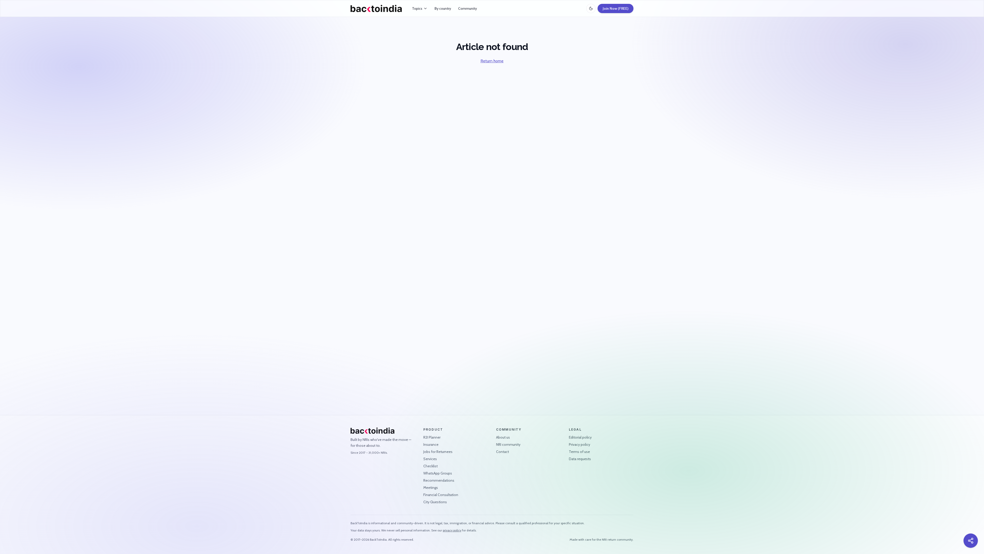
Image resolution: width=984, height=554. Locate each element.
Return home (492, 60)
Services (430, 459)
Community (467, 8)
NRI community (508, 444)
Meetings (430, 487)
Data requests (580, 459)
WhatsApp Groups (437, 473)
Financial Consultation (440, 494)
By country (443, 8)
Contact (502, 451)
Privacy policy (579, 444)
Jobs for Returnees (438, 451)
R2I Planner (431, 437)
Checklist (430, 466)
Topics (417, 8)
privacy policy (452, 530)
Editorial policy (580, 437)
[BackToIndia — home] (376, 8)
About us (503, 437)
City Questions (435, 502)
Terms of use (579, 451)
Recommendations (438, 480)
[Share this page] (970, 540)
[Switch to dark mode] (591, 8)
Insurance (430, 444)
